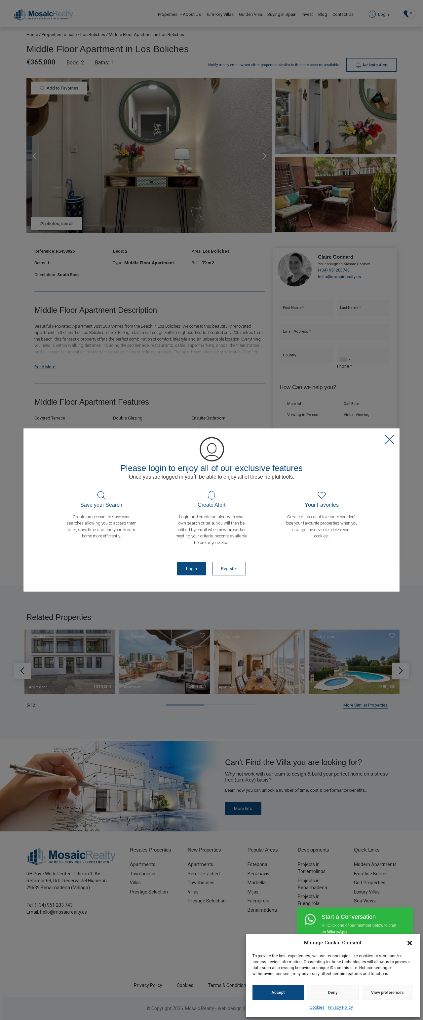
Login (191, 568)
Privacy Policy (340, 1007)
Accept (278, 992)
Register (229, 568)
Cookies (317, 1007)
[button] (409, 942)
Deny (332, 992)
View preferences (387, 992)
